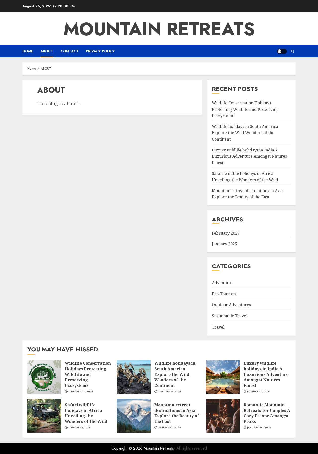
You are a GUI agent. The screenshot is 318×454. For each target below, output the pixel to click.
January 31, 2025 (169, 427)
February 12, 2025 (80, 391)
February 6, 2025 (259, 391)
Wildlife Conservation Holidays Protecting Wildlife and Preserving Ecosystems (245, 109)
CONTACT (70, 51)
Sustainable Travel (229, 316)
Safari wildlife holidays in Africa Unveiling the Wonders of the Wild (86, 413)
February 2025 (225, 233)
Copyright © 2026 (127, 448)
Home (27, 51)
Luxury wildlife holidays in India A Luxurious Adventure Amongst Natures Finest (249, 156)
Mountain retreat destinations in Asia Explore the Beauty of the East (176, 413)
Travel (218, 327)
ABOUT (46, 51)
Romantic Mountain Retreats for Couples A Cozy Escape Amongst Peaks (267, 413)
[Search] (292, 51)
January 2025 (224, 244)
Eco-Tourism (224, 294)
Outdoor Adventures (231, 304)
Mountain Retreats (159, 29)
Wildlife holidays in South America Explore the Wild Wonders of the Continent (245, 133)
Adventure (222, 282)
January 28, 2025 (259, 427)
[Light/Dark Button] (282, 51)
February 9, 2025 (169, 391)
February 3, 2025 (80, 427)
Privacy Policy (100, 51)
